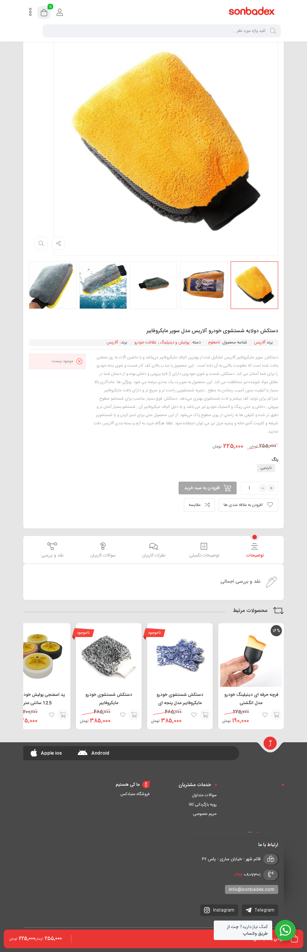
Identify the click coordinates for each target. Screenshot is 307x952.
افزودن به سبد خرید (202, 488)
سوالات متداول (204, 795)
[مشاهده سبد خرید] (44, 14)
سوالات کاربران (103, 555)
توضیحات (255, 555)
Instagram (223, 910)
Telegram (263, 910)
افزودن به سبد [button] (276, 715)
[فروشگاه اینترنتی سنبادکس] (252, 12)
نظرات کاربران (153, 555)
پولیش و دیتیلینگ (174, 342)
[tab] (254, 551)
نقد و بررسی (52, 555)
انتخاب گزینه (63, 715)
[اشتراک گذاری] (58, 243)
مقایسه (195, 505)
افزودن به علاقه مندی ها (243, 505)
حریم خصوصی (205, 814)
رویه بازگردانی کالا (203, 804)
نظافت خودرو (145, 342)
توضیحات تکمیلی (204, 555)
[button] (257, 832)
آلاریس (259, 342)
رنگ (274, 460)
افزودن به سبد (205, 715)
